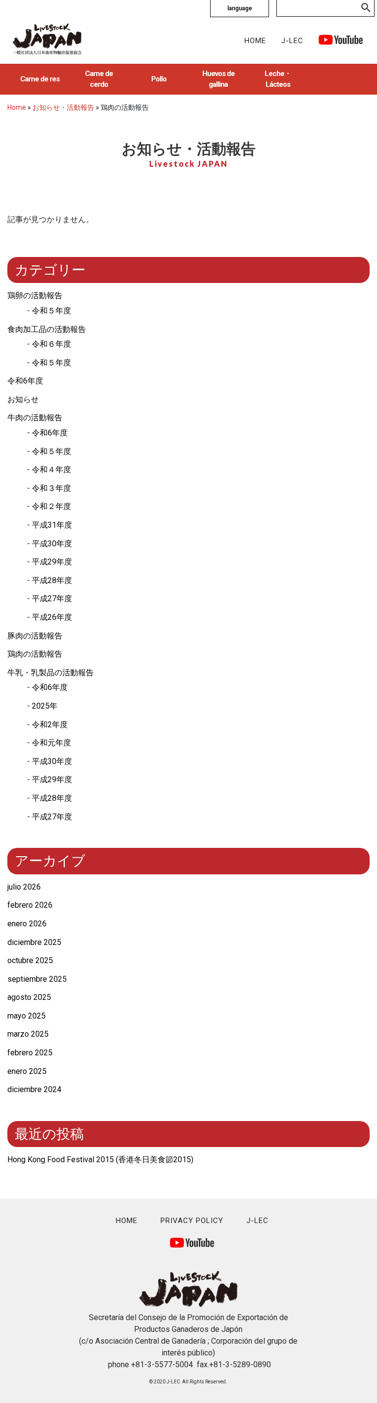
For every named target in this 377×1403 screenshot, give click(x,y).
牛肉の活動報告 (34, 417)
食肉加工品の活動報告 (46, 329)
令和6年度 (25, 380)
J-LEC (292, 40)
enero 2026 (27, 923)
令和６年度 (51, 344)
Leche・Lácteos (278, 79)
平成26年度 (52, 617)
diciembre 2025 (34, 942)
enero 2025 (27, 1071)
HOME (255, 40)
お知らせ (23, 399)
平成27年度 (52, 598)
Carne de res (39, 79)
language (239, 8)
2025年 (44, 706)
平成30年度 (52, 543)
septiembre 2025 (37, 979)
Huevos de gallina (218, 79)
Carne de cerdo (99, 79)
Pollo (158, 79)
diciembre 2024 (34, 1089)
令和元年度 (51, 742)
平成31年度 (52, 525)
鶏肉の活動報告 (34, 654)
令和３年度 (51, 488)
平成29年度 (52, 561)
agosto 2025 (29, 997)
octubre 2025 (30, 960)
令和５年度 (51, 310)
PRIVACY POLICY (192, 1220)
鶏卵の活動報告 (34, 295)
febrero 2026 (30, 905)
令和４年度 (51, 469)
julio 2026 (24, 887)
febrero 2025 (30, 1052)
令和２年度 (51, 506)
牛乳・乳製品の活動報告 (50, 672)
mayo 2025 (26, 1015)
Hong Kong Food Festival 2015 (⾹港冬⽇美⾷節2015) (100, 1159)
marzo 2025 (28, 1034)
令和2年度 (50, 724)
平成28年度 (52, 580)
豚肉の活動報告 (34, 635)
